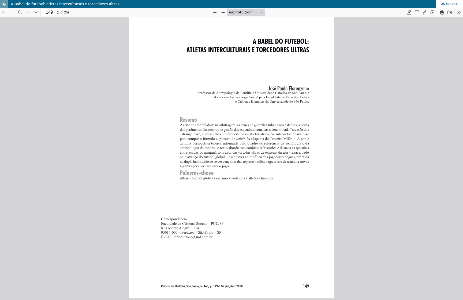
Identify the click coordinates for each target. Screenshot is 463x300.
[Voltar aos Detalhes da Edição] (4, 4)
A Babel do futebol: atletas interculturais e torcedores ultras (65, 3)
